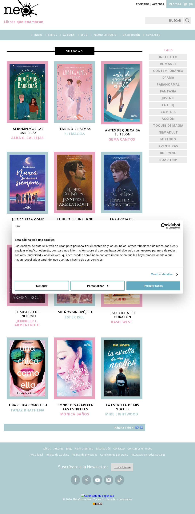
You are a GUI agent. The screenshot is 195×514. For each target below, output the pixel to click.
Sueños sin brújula (75, 312)
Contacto (119, 448)
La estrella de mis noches (122, 407)
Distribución (103, 448)
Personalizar (95, 285)
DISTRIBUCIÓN (131, 35)
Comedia (168, 112)
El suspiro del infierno (28, 314)
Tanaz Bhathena (27, 410)
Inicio (38, 35)
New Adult (168, 132)
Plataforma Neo (21, 9)
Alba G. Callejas (27, 138)
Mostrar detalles (162, 274)
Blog (84, 35)
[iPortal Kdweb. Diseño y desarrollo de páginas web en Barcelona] (97, 504)
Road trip (168, 160)
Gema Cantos (122, 139)
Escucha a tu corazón (122, 315)
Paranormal (168, 84)
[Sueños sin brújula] (74, 305)
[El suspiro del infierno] (27, 305)
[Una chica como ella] (27, 398)
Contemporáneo (168, 71)
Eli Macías (74, 134)
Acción (168, 119)
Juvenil (168, 98)
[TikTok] (119, 482)
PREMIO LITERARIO (105, 35)
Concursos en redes (139, 448)
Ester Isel (74, 317)
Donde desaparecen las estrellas (76, 407)
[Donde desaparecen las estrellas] (74, 398)
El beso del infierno (75, 219)
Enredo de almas (75, 129)
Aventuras (168, 146)
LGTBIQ (168, 105)
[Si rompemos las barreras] (27, 122)
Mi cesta (175, 4)
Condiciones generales (114, 454)
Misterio (168, 139)
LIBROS (52, 35)
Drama (168, 78)
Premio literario (83, 448)
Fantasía (168, 91)
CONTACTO (153, 35)
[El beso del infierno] (74, 212)
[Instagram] (108, 482)
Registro (142, 4)
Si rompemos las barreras (28, 131)
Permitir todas (153, 285)
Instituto (168, 57)
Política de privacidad (85, 454)
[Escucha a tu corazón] (121, 306)
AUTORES (69, 35)
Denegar (41, 285)
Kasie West (121, 322)
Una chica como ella (28, 405)
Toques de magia (168, 125)
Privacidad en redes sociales (148, 454)
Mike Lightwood (121, 414)
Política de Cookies (57, 454)
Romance (168, 64)
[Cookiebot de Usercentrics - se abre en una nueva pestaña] (163, 226)
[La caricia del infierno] (121, 212)
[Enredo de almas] (74, 122)
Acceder (158, 4)
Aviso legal (36, 454)
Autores (58, 448)
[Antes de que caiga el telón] (121, 123)
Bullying (168, 153)
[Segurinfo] (97, 495)
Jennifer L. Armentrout (27, 323)
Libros (47, 448)
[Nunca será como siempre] (27, 212)
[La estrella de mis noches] (121, 398)
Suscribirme (122, 467)
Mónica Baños (74, 414)
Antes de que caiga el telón (122, 132)
